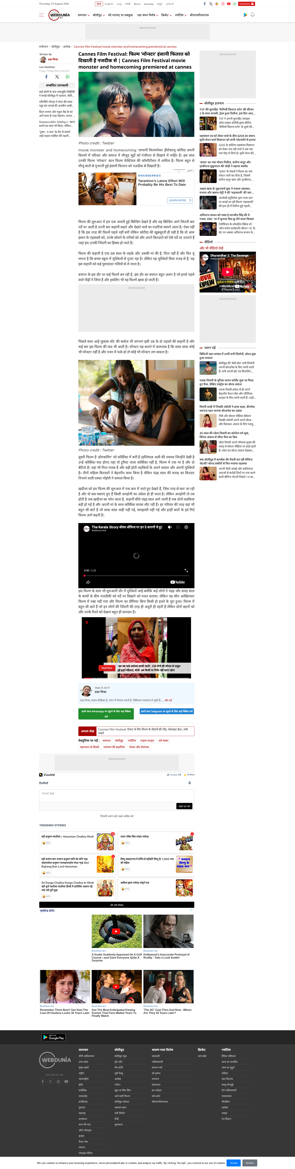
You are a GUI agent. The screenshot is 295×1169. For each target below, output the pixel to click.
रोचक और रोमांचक (139, 744)
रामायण (155, 1063)
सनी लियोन (120, 1097)
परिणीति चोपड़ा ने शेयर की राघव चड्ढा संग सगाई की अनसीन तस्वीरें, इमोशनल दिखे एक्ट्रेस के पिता (56, 103)
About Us (60, 1150)
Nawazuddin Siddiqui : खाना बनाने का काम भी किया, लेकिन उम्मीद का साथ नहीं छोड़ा (57, 124)
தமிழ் (119, 3)
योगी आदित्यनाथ (86, 1040)
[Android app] (54, 1021)
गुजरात (82, 1092)
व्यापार (82, 1132)
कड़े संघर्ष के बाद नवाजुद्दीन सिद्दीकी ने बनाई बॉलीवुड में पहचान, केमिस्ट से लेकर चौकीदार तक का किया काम (57, 93)
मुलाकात (119, 1109)
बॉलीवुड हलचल (214, 103)
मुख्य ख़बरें (84, 1052)
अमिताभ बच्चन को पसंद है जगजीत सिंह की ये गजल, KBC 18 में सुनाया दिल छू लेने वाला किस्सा (227, 217)
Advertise (73, 1150)
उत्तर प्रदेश (83, 1046)
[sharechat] (216, 3)
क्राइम (81, 1120)
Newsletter (244, 3)
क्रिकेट (164, 15)
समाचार (82, 15)
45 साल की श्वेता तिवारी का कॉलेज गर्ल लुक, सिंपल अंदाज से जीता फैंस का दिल (224, 435)
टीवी (117, 1103)
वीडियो (208, 242)
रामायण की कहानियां (114, 744)
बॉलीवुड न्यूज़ (121, 1040)
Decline (250, 1163)
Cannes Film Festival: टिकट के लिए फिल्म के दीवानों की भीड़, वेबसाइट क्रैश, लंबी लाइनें (143, 728)
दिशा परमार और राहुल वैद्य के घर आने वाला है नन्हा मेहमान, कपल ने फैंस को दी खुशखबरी (56, 113)
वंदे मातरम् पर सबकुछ (120, 15)
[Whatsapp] (234, 3)
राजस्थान (83, 1103)
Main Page (46, 1150)
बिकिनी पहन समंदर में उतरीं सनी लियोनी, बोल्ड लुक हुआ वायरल (228, 356)
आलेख (66, 47)
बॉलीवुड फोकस (122, 1086)
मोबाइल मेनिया (86, 1137)
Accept (233, 1163)
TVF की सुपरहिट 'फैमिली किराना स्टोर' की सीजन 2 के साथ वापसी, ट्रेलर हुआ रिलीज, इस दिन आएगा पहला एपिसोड (228, 111)
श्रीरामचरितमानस (199, 15)
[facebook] (204, 3)
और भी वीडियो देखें (211, 248)
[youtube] (228, 3)
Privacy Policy (118, 1150)
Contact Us (101, 1150)
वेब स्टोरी (119, 1052)
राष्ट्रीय (81, 1057)
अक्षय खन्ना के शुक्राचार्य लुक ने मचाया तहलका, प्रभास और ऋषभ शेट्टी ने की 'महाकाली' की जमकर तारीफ (227, 190)
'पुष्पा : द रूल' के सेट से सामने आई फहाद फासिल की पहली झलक (54, 134)
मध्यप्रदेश (83, 1080)
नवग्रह (224, 1097)
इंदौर (81, 1069)
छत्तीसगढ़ (83, 1086)
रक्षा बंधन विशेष (146, 15)
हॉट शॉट (118, 1046)
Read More (107, 664)
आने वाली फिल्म (122, 1080)
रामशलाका (227, 1080)
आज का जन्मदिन (230, 1046)
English (109, 3)
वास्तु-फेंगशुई (227, 1069)
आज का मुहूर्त (228, 1052)
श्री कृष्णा (156, 1057)
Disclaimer (87, 1150)
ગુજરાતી (170, 3)
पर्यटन (117, 1069)
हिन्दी (99, 3)
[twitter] (210, 3)
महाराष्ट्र (82, 1097)
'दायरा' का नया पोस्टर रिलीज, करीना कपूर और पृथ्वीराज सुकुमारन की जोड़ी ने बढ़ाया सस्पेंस (225, 164)
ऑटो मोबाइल (85, 1114)
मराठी (127, 3)
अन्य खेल (202, 1040)
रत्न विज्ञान (226, 1103)
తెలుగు (137, 3)
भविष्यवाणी (157, 1046)
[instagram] (222, 3)
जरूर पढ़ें (210, 347)
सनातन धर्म (157, 1052)
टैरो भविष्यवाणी (229, 1075)
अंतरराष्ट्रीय (84, 1063)
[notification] (252, 14)
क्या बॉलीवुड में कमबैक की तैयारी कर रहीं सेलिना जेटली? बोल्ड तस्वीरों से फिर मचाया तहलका (226, 461)
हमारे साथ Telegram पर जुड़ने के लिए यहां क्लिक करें (167, 708)
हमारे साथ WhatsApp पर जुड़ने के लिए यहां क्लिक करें (106, 710)
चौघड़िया (226, 1086)
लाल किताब (227, 1063)
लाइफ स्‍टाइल (147, 737)
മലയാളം (149, 3)
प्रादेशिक (83, 1075)
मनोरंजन (43, 47)
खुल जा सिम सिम (123, 1075)
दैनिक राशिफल (229, 1040)
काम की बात (85, 1109)
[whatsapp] (68, 77)
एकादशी (156, 1040)
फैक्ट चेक (83, 1126)
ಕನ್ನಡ (159, 3)
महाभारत (156, 1069)
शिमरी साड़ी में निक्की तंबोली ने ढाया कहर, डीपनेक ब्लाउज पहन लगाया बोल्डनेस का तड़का (227, 409)
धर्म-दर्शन (156, 1080)
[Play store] (245, 14)
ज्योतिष (179, 15)
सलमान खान (120, 1092)
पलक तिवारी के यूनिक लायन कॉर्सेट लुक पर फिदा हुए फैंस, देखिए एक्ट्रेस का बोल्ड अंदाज (227, 382)
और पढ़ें (168, 697)
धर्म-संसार (163, 737)
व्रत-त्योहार (156, 1075)
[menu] (42, 15)
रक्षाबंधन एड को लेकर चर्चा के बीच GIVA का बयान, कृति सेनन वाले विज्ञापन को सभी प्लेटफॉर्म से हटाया (228, 138)
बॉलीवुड (97, 15)
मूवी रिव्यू (119, 1057)
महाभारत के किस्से (89, 744)
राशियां (225, 1057)
